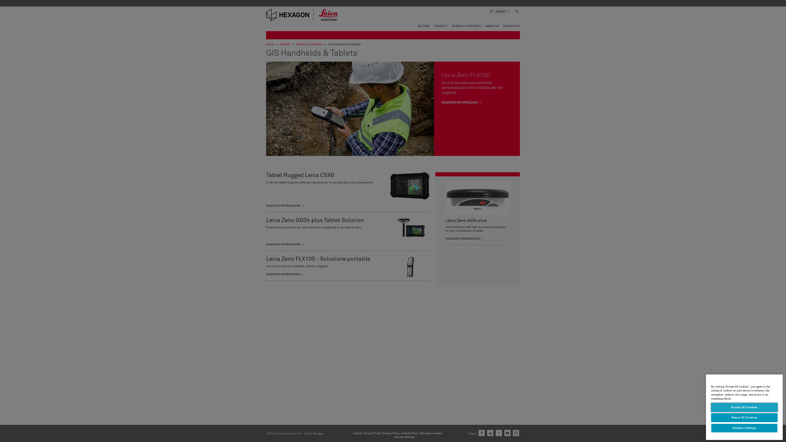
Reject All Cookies (744, 417)
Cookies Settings (744, 428)
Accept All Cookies (744, 407)
